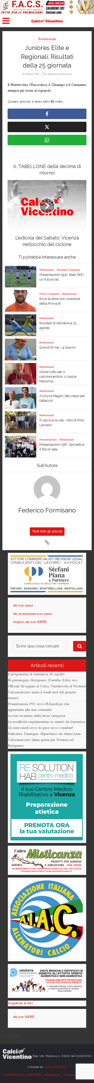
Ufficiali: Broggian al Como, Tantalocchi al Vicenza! (47, 686)
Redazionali (47, 39)
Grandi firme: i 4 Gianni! (57, 347)
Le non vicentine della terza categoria (36, 716)
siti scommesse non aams (32, 614)
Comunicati (52, 1075)
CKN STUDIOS (55, 1067)
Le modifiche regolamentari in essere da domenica (46, 722)
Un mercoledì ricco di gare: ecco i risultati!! (40, 728)
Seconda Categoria (68, 270)
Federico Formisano (60, 74)
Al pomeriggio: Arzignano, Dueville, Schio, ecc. (43, 680)
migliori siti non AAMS (30, 622)
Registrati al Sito (20, 1003)
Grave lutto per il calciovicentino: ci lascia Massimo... (58, 376)
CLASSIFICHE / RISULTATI (22, 1075)
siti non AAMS (23, 1017)
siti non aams (23, 605)
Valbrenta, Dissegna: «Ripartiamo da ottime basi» (44, 734)
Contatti (69, 1075)
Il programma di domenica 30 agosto (36, 674)
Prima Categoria (49, 294)
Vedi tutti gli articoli (47, 531)
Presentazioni (48, 440)
